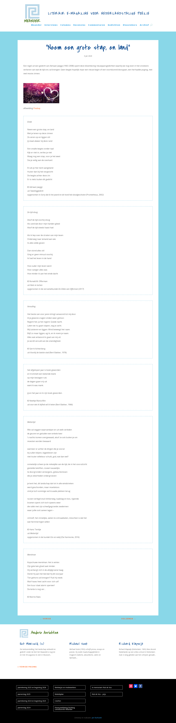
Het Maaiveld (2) (32, 644)
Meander (36, 25)
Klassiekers (130, 25)
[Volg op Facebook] (140, 686)
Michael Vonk (78, 644)
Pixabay (36, 108)
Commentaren (96, 25)
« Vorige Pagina (27, 667)
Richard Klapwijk (131, 644)
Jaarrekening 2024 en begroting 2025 (32, 701)
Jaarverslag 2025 (24, 694)
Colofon (58, 701)
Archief (144, 25)
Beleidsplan (59, 694)
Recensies (79, 25)
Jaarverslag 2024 (24, 707)
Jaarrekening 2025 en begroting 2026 (32, 687)
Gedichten (114, 25)
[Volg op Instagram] (131, 686)
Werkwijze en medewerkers (65, 687)
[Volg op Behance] (136, 686)
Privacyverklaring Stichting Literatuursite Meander (65, 708)
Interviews (51, 25)
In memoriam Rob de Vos (102, 687)
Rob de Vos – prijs (99, 694)
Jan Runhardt (97, 718)
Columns (65, 25)
